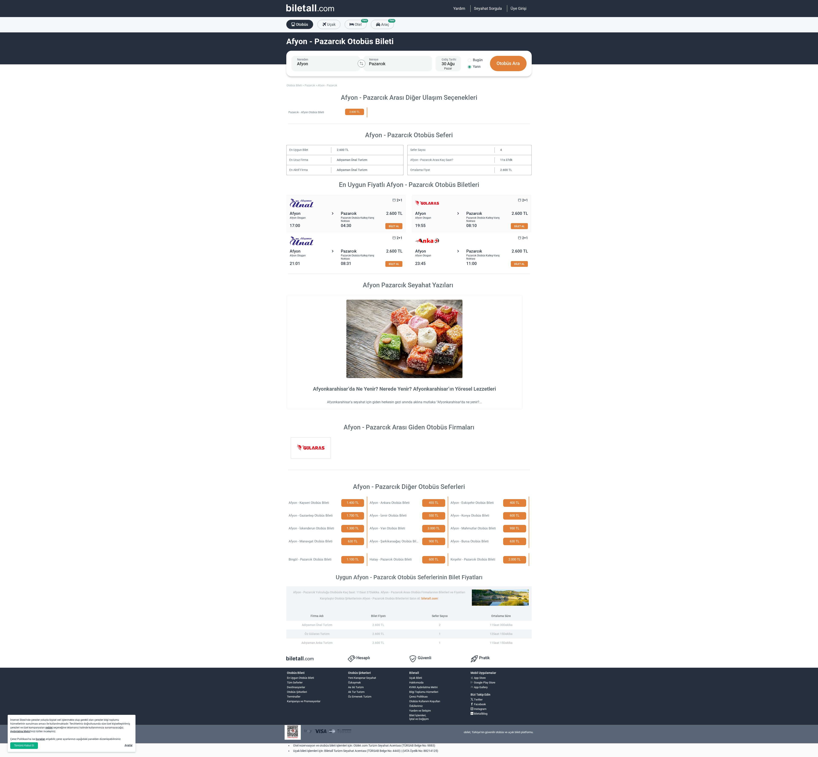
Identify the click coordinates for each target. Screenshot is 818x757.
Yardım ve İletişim (420, 710)
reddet (49, 727)
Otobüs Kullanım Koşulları (424, 701)
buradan (40, 739)
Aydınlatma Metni (20, 731)
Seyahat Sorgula (488, 8)
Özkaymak (354, 682)
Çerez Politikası (418, 696)
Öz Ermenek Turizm (359, 696)
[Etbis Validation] (292, 732)
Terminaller (293, 696)
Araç (387, 23)
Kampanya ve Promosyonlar (303, 701)
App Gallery (480, 687)
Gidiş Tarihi (449, 59)
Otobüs (301, 24)
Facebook (479, 704)
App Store (479, 677)
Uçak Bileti (415, 677)
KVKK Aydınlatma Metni (423, 687)
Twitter (477, 699)
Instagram (479, 709)
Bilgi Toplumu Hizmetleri (423, 691)
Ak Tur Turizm (356, 691)
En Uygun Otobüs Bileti (300, 677)
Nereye (373, 59)
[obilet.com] (310, 12)
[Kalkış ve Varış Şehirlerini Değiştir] (361, 63)
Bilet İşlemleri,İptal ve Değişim (419, 717)
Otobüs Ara (508, 63)
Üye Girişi (518, 8)
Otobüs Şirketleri (297, 691)
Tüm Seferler (294, 682)
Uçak (331, 24)
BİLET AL (394, 226)
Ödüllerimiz (416, 706)
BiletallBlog (480, 713)
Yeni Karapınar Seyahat (362, 677)
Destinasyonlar (296, 687)
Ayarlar (128, 745)
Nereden (302, 59)
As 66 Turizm (356, 687)
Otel (360, 23)
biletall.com (429, 598)
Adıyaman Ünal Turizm (352, 160)
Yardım (459, 8)
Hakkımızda (416, 682)
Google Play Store (484, 682)
